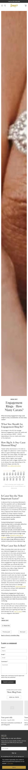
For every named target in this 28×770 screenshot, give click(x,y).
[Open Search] (4, 5)
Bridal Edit (14, 399)
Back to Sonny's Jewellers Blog (10, 635)
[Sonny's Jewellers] (14, 5)
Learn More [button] (10, 763)
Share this (7, 625)
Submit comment (8, 682)
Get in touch (18, 611)
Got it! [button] (14, 767)
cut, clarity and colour (14, 466)
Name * (3, 647)
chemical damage (20, 586)
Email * (3, 654)
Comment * (4, 661)
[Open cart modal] (25, 5)
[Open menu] (2, 5)
